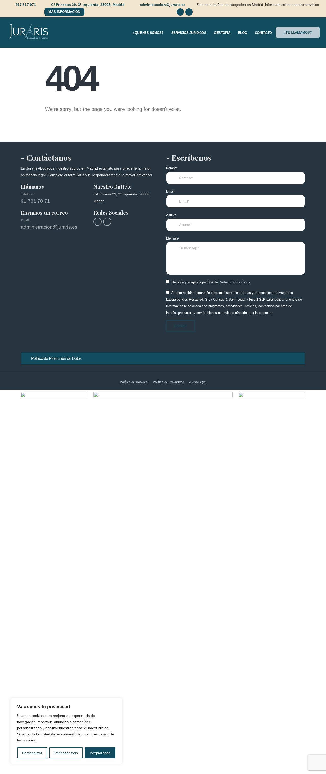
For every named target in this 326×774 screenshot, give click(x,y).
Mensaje (172, 238)
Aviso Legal (197, 382)
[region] (66, 731)
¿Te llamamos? (297, 32)
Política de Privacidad (168, 382)
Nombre (172, 168)
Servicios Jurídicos (188, 33)
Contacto (263, 33)
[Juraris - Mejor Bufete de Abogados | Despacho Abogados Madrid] (29, 32)
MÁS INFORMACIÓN (64, 12)
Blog (242, 33)
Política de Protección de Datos (56, 358)
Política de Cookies (134, 382)
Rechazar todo (66, 753)
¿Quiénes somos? (148, 33)
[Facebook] (180, 12)
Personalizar (32, 753)
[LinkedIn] (189, 12)
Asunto (171, 215)
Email (170, 191)
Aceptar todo (100, 753)
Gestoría (222, 33)
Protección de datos (234, 282)
